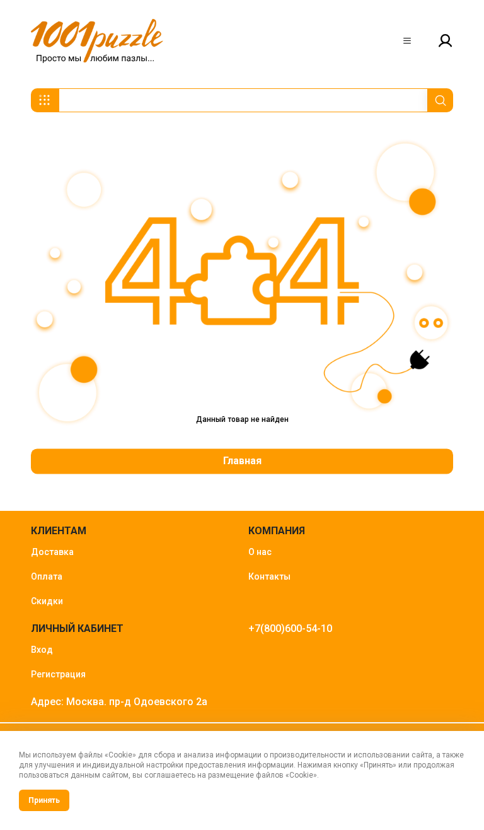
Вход (42, 650)
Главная (242, 461)
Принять (44, 800)
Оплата (46, 576)
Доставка (52, 552)
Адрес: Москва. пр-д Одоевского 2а (119, 702)
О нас (260, 552)
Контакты (269, 576)
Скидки (47, 601)
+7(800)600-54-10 (290, 628)
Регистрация (58, 674)
